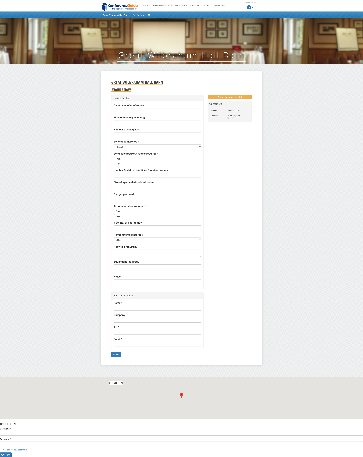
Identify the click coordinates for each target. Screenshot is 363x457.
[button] (181, 395)
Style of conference (126, 141)
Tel (116, 327)
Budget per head (124, 194)
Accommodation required (130, 206)
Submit (116, 354)
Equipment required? (126, 261)
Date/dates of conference (130, 105)
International (176, 6)
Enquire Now (138, 15)
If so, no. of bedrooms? (128, 222)
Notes (117, 276)
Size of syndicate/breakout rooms (134, 182)
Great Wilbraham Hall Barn (115, 15)
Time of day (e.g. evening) (130, 117)
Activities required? (125, 247)
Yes (118, 158)
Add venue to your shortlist (230, 97)
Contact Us (219, 6)
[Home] (121, 6)
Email (118, 339)
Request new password (16, 449)
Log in (7, 455)
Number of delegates (127, 129)
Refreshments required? (128, 235)
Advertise (194, 6)
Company (119, 315)
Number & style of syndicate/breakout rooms (141, 170)
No (118, 163)
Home (145, 6)
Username (5, 428)
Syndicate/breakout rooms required (136, 153)
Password (5, 439)
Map (150, 15)
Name (118, 303)
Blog (206, 6)
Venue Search (158, 6)
